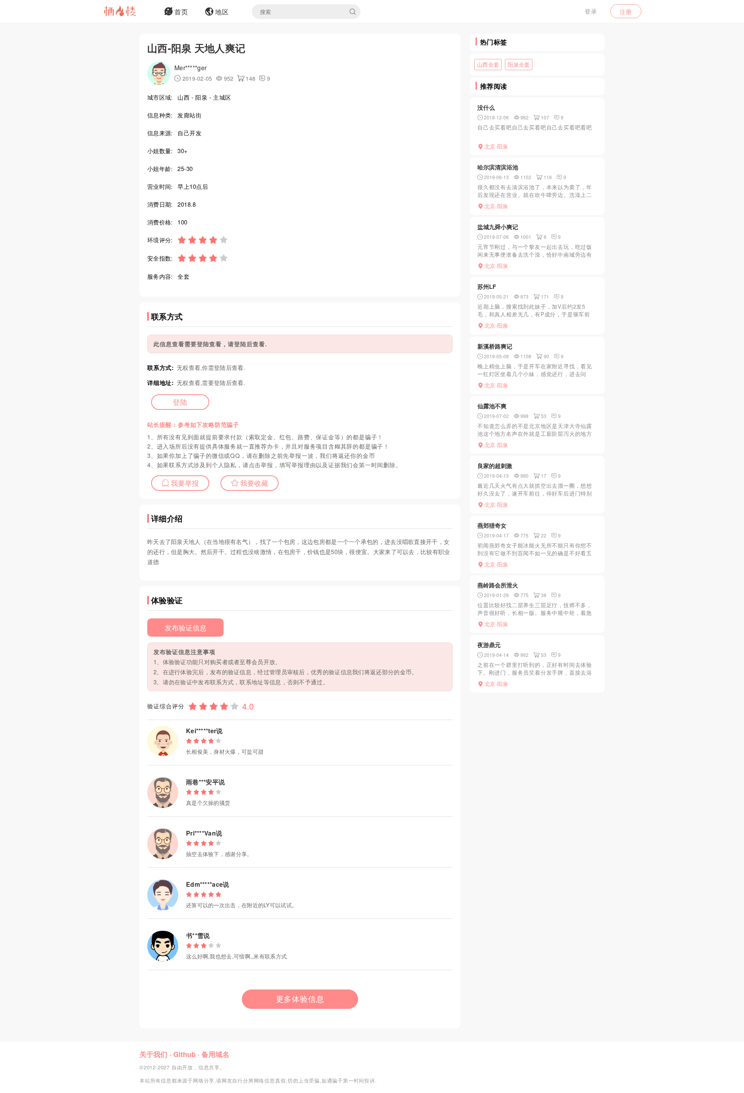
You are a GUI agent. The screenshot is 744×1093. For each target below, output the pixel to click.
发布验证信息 (186, 627)
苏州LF (486, 286)
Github (184, 1054)
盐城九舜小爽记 (497, 227)
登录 (591, 11)
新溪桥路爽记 (494, 346)
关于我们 (153, 1054)
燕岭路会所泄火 (497, 585)
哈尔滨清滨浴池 (497, 167)
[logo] (130, 11)
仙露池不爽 (491, 406)
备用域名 (215, 1054)
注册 (626, 11)
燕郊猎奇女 (491, 525)
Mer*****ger (190, 67)
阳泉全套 (519, 64)
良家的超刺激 (494, 465)
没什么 (486, 107)
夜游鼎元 (489, 645)
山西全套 (488, 64)
